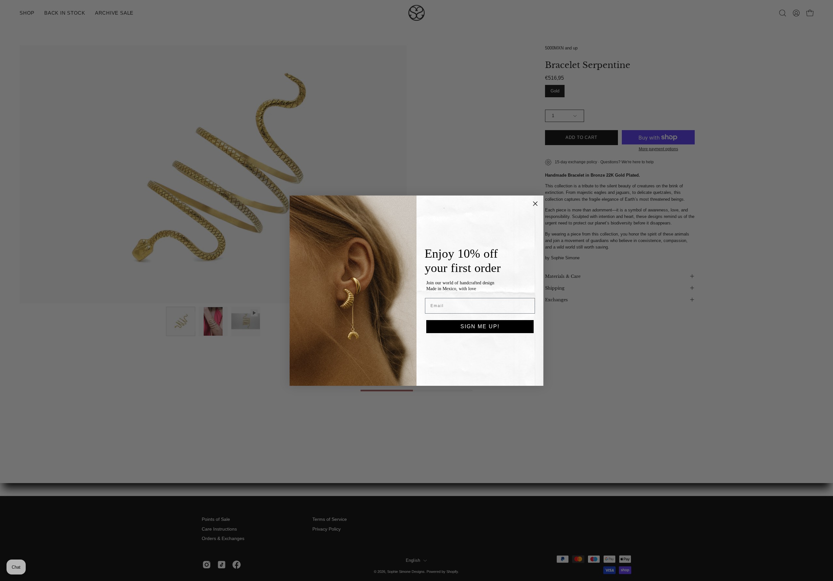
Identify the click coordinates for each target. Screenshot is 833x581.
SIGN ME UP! (479, 326)
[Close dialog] (535, 204)
